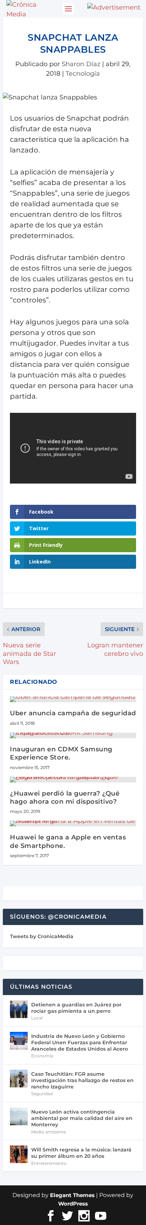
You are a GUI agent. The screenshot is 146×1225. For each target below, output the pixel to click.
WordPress (73, 1203)
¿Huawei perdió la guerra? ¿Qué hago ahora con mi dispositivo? (64, 797)
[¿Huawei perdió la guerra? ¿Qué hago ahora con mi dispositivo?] (73, 779)
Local (37, 1018)
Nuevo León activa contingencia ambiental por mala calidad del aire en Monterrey (82, 1118)
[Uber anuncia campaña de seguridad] (73, 699)
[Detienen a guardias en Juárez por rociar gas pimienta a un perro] (19, 1009)
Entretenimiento (49, 1163)
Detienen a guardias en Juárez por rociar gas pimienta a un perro (76, 1007)
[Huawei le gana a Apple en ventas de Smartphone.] (73, 823)
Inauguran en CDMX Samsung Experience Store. (61, 753)
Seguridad (42, 1093)
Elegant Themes (72, 1195)
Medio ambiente (48, 1131)
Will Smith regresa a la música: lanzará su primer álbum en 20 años (81, 1152)
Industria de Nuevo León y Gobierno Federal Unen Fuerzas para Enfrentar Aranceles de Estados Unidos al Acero (79, 1042)
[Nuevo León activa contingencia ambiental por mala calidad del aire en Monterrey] (19, 1116)
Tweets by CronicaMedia (41, 936)
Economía (42, 1055)
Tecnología (83, 73)
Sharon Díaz (81, 64)
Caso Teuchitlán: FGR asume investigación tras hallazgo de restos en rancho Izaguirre (82, 1080)
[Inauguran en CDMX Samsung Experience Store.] (73, 735)
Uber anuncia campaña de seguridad (73, 713)
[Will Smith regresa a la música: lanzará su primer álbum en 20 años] (19, 1154)
